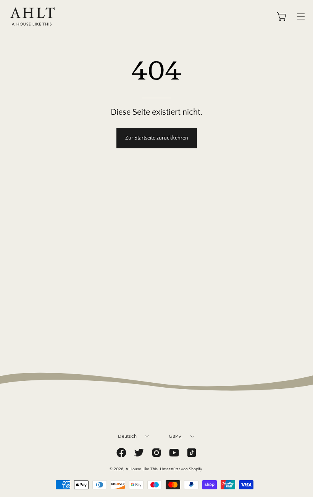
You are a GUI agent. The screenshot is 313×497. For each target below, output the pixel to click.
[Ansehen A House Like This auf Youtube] (174, 452)
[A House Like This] (32, 16)
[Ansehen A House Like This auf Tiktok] (191, 452)
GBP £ (175, 436)
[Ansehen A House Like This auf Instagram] (156, 452)
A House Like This (142, 469)
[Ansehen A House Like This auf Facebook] (121, 452)
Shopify (195, 469)
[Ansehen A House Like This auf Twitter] (139, 452)
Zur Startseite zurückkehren (156, 138)
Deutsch (127, 436)
